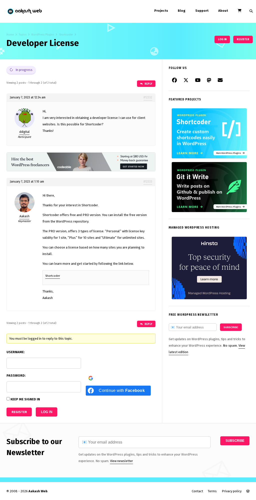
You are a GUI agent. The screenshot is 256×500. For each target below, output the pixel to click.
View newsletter (121, 461)
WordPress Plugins (42, 34)
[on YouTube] (198, 80)
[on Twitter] (186, 80)
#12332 (148, 97)
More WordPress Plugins (229, 153)
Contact (197, 491)
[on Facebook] (174, 80)
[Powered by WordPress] (248, 491)
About (223, 10)
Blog (182, 10)
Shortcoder (66, 34)
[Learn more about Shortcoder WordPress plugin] (209, 157)
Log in (222, 39)
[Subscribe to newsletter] (220, 80)
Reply (148, 83)
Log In (46, 412)
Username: (15, 352)
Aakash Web (24, 11)
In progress (23, 70)
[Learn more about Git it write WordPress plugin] (209, 211)
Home (10, 34)
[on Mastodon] (209, 80)
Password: (16, 375)
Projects (161, 10)
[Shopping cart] (239, 10)
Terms (212, 491)
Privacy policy (232, 491)
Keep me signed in (25, 399)
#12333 (148, 181)
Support (201, 10)
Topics (22, 34)
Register (243, 39)
